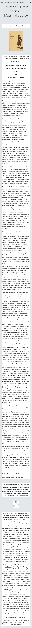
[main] (16, 11)
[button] (2, 2)
